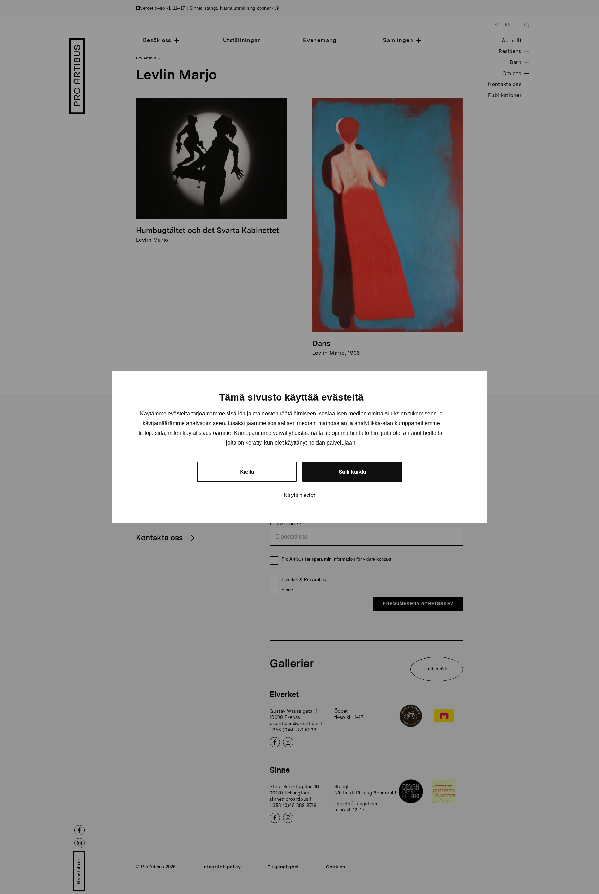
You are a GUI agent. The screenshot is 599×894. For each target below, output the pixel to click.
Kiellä (247, 472)
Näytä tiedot (299, 495)
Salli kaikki (352, 472)
